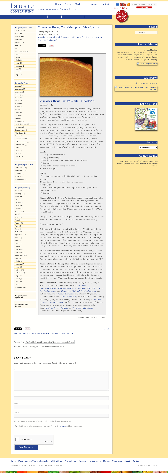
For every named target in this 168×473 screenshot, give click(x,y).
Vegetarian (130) (21, 179)
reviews (79, 17)
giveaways (117, 461)
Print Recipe (98, 49)
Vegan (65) (19, 176)
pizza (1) (18, 246)
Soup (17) (18, 74)
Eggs (28, 333)
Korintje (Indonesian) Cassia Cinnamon (68, 288)
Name (16, 395)
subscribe (63, 426)
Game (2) (18, 229)
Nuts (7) (18, 240)
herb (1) (18, 45)
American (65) (20, 89)
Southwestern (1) (21, 144)
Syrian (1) (18, 150)
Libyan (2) (18, 118)
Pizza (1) (18, 57)
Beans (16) (19, 190)
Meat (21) (18, 237)
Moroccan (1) (19, 127)
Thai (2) (18, 153)
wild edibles (55, 17)
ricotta (39, 333)
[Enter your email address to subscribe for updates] (144, 7)
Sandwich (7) (19, 264)
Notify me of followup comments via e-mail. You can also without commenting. (50, 426)
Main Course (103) (21, 51)
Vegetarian (65, 333)
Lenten (58, 333)
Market (78, 4)
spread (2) (18, 278)
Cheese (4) (19, 202)
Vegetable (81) (20, 287)
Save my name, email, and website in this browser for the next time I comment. (44, 421)
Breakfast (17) (20, 36)
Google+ (125, 4)
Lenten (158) (19, 173)
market (106, 461)
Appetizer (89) (20, 30)
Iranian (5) (18, 103)
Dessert (46, 333)
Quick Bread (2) (21, 255)
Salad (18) (18, 261)
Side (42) (18, 69)
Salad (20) (18, 60)
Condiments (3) (20, 205)
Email (16, 403)
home (58, 4)
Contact (105, 4)
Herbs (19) (18, 232)
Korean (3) (18, 112)
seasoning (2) (20, 66)
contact (135, 461)
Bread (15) (18, 196)
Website (16, 412)
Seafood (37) (19, 270)
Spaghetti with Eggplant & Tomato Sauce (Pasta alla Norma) (43, 346)
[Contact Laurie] (149, 170)
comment (105, 329)
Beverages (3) (20, 193)
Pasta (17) (18, 54)
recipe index (103, 17)
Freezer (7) (19, 223)
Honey (33, 333)
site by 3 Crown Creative (148, 465)
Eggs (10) (18, 217)
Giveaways (91, 4)
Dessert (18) (19, 211)
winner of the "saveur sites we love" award (123, 16)
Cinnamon (22, 333)
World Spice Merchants (82, 307)
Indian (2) (18, 100)
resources (90, 17)
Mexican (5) (19, 121)
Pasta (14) (18, 243)
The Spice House (52, 307)
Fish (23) (18, 220)
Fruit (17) (18, 226)
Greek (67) (18, 98)
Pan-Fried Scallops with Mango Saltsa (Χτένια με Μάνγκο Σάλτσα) (50, 342)
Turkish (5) (19, 156)
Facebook (118, 4)
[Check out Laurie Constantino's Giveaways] (149, 95)
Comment (17, 370)
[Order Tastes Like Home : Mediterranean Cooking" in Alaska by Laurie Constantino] (146, 134)
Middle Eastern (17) (22, 124)
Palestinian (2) (20, 133)
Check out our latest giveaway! (146, 83)
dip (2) (17, 214)
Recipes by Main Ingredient (21, 296)
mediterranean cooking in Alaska (30, 17)
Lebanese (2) (19, 115)
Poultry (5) (19, 249)
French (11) (19, 95)
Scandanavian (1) (21, 138)
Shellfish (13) (20, 273)
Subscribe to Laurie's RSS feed (128, 4)
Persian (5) (19, 136)
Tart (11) (18, 284)
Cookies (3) (19, 208)
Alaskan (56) (19, 86)
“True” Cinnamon (66, 293)
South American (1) (22, 142)
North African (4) (21, 130)
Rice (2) (18, 258)
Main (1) (18, 48)
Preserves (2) (19, 252)
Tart (72, 333)
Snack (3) (18, 72)
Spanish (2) (19, 147)
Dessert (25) (19, 42)
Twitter (114, 4)
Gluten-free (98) (21, 170)
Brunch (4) (18, 39)
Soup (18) (18, 275)
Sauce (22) (18, 267)
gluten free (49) (21, 167)
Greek (52, 333)
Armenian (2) (19, 92)
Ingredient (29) (20, 234)
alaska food (68, 17)
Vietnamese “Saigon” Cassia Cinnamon (78, 291)
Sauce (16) (18, 63)
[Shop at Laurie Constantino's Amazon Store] (146, 69)
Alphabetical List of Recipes (22, 305)
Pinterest (121, 4)
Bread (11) (18, 33)
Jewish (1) (18, 109)
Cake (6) (18, 199)
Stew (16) (18, 281)
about (68, 4)
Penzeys (64, 307)
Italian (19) (19, 106)
